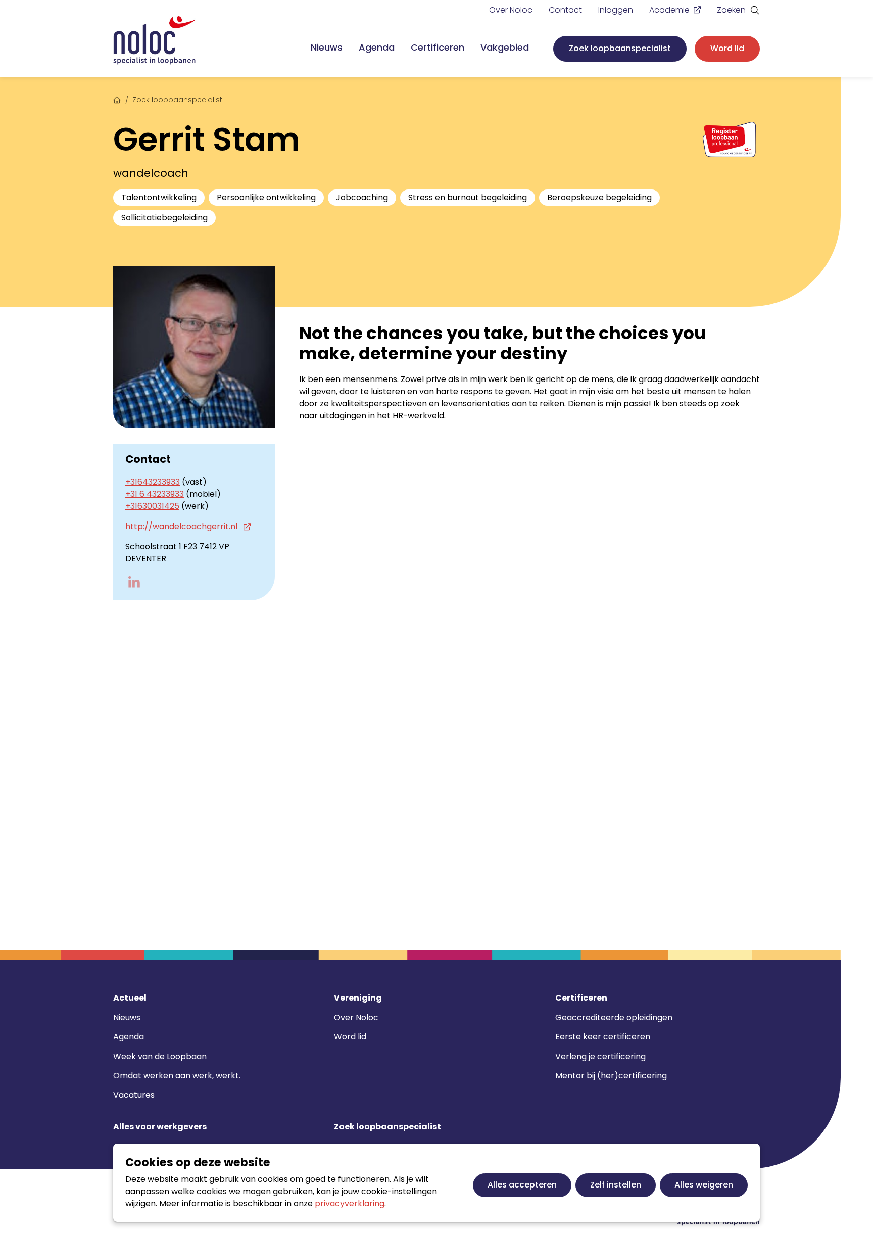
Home (117, 98)
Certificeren (437, 47)
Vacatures (134, 1095)
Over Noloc (510, 10)
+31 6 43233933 (154, 494)
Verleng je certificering (600, 1056)
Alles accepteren (522, 1185)
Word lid (727, 48)
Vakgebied (504, 47)
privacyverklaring (349, 1203)
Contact (565, 10)
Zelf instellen (615, 1185)
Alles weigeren (703, 1185)
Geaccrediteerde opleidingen (613, 1017)
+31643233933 (152, 482)
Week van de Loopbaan (160, 1056)
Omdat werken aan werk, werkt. (176, 1075)
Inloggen (615, 10)
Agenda (377, 47)
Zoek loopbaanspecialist (620, 48)
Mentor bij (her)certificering (611, 1075)
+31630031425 (152, 506)
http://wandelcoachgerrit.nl (182, 526)
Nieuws (327, 47)
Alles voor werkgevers (160, 1126)
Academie (669, 10)
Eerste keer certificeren (602, 1036)
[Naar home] (154, 40)
